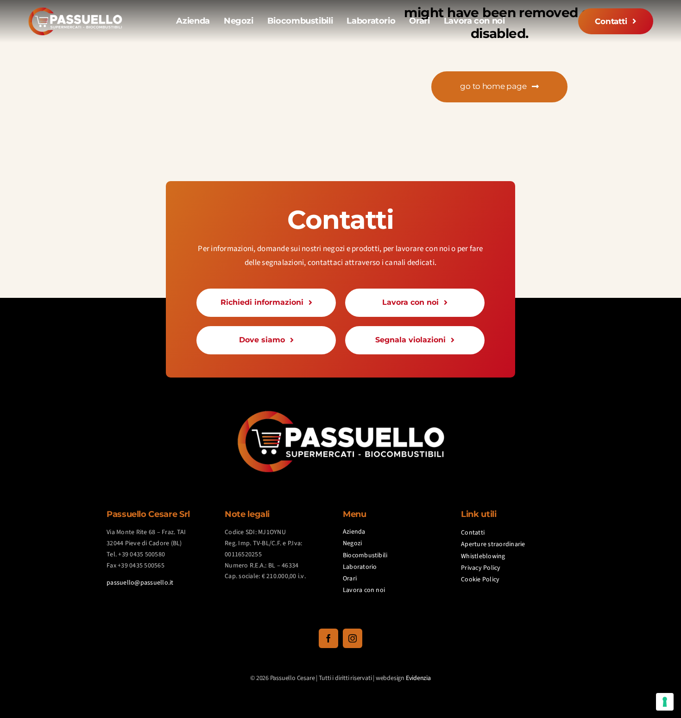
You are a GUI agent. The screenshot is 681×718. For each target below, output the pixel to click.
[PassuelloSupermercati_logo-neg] (75, 10)
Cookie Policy (480, 579)
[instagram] (352, 638)
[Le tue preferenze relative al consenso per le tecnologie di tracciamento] (665, 702)
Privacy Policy (481, 568)
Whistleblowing (483, 556)
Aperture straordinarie (493, 544)
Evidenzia (418, 678)
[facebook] (328, 638)
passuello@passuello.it (140, 582)
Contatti (473, 532)
